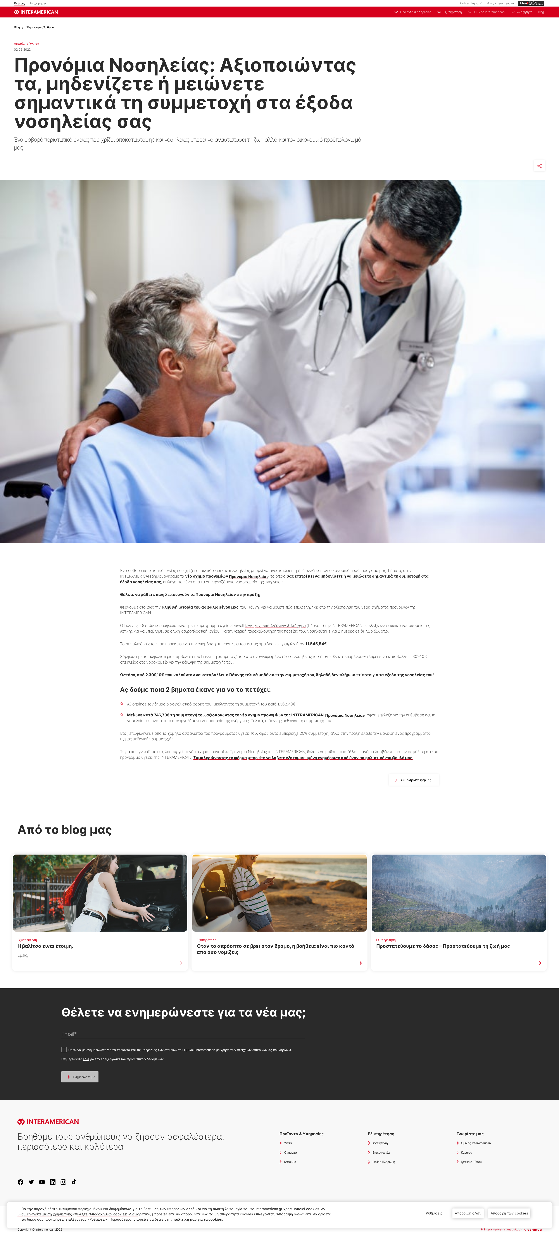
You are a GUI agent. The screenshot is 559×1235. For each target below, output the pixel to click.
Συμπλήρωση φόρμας (416, 780)
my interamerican (502, 3)
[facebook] (22, 1182)
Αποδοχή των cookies (509, 1213)
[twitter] (33, 1182)
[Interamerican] (36, 12)
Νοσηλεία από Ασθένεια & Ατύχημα (275, 626)
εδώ (86, 1059)
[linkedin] (54, 1182)
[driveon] (531, 3)
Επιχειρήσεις (38, 3)
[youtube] (44, 1182)
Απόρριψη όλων (468, 1213)
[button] (79, 1076)
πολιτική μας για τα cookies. (198, 1219)
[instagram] (65, 1182)
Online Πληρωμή (471, 3)
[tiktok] (76, 1182)
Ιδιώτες (19, 3)
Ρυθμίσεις (434, 1213)
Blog (541, 12)
